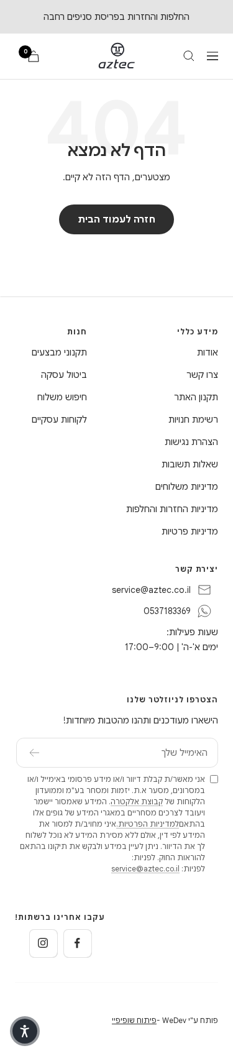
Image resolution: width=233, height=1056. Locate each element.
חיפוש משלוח (62, 397)
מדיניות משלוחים (186, 486)
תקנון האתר (196, 397)
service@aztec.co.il (151, 589)
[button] (25, 1031)
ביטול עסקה (64, 374)
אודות (207, 352)
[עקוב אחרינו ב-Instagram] (43, 943)
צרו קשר (202, 374)
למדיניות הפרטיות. (147, 824)
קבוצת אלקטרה (137, 801)
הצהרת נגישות (191, 442)
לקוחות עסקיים (59, 419)
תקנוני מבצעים (59, 352)
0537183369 (167, 611)
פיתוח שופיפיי (134, 1020)
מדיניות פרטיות (190, 531)
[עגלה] (33, 56)
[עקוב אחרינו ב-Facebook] (77, 943)
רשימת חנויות (193, 419)
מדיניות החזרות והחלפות (172, 509)
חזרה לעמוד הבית (116, 219)
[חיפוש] (188, 56)
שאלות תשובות (190, 464)
